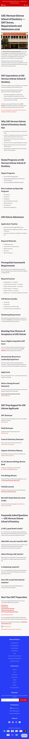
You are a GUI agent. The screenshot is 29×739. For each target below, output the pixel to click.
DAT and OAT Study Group (14, 710)
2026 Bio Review (14, 650)
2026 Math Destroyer (15, 645)
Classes (14, 653)
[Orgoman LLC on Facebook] (9, 722)
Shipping (14, 679)
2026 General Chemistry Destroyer (14, 655)
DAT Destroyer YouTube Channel (8, 491)
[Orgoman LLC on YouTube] (20, 722)
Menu (4, 5)
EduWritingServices (5, 395)
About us (14, 682)
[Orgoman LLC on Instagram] (16, 722)
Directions (14, 685)
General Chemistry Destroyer (7, 444)
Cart (27, 5)
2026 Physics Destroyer (14, 661)
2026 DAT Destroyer (14, 643)
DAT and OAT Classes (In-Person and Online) (11, 629)
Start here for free (7, 626)
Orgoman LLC (17, 728)
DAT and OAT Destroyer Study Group (11, 480)
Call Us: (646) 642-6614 (14, 687)
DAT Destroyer (4, 422)
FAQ (14, 672)
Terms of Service (14, 677)
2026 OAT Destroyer (14, 648)
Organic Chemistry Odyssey (7, 455)
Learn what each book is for (7, 614)
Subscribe (23, 700)
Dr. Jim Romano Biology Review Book (9, 469)
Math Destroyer (4, 433)
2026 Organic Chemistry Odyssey (14, 658)
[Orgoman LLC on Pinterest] (13, 722)
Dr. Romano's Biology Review (14, 713)
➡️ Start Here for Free (14, 708)
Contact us (14, 669)
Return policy (14, 674)
